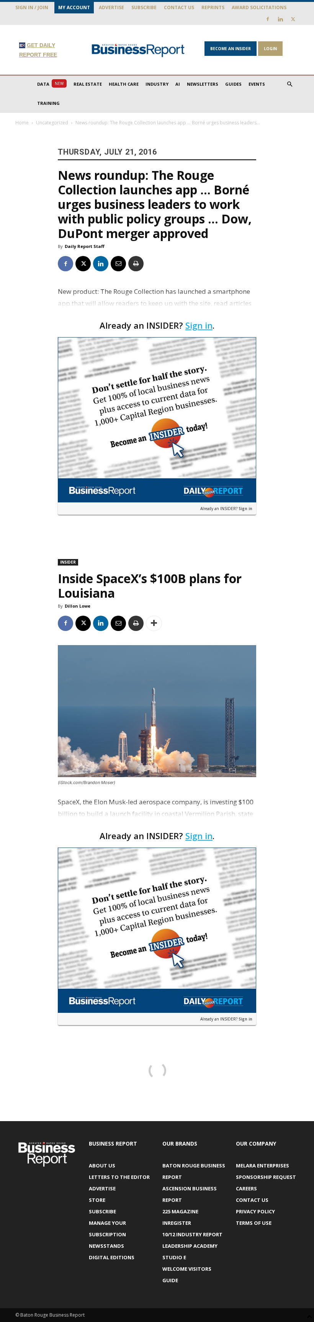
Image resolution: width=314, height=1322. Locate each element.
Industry (157, 84)
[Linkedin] (280, 19)
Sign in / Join (31, 7)
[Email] (118, 263)
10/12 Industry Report (192, 1234)
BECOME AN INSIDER (230, 48)
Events (257, 84)
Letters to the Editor (119, 1177)
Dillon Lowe (77, 606)
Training (48, 103)
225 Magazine (180, 1211)
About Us (102, 1165)
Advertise (111, 7)
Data (50, 84)
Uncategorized (52, 122)
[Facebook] (267, 19)
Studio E (174, 1257)
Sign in (199, 325)
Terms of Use (253, 1222)
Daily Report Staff (85, 246)
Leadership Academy (190, 1245)
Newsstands (106, 1245)
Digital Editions (111, 1257)
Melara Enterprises (262, 1165)
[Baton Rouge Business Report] (138, 50)
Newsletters (202, 84)
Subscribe (144, 7)
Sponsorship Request (266, 1177)
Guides (233, 84)
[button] (289, 84)
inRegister (176, 1222)
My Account (74, 7)
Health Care (124, 84)
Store (97, 1199)
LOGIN (270, 48)
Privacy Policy (255, 1211)
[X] (293, 19)
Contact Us (179, 7)
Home (22, 122)
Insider (68, 562)
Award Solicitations (259, 7)
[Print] (136, 263)
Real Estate (88, 84)
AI (177, 84)
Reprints (212, 7)
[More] (154, 623)
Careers (246, 1188)
